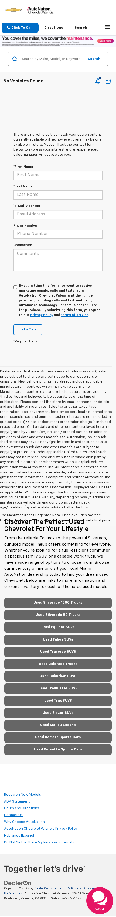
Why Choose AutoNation (24, 822)
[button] (20, 28)
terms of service (74, 315)
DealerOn (41, 888)
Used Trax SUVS (58, 700)
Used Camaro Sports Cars (58, 737)
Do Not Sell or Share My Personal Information (41, 842)
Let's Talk (27, 329)
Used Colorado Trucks (58, 664)
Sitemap (56, 888)
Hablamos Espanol (19, 836)
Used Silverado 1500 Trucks (58, 602)
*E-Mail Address (26, 206)
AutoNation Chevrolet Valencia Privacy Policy (41, 828)
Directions (53, 28)
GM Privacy (74, 888)
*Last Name (22, 186)
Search (94, 59)
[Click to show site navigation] (107, 28)
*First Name (23, 167)
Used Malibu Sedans (58, 725)
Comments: (22, 245)
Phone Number (25, 225)
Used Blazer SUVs (58, 713)
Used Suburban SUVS (58, 676)
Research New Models (22, 795)
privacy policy (41, 315)
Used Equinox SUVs (58, 627)
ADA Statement (17, 801)
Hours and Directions (21, 808)
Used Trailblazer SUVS (58, 688)
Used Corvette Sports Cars (58, 749)
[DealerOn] (18, 883)
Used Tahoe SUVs (58, 639)
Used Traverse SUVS (58, 652)
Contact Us (13, 815)
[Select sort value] (107, 81)
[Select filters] (97, 81)
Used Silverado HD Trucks (58, 615)
